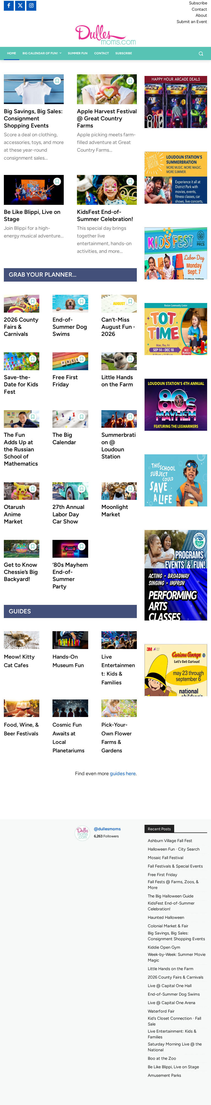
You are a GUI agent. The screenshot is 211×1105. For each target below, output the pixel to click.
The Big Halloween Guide (170, 896)
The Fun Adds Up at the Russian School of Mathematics (21, 449)
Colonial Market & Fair (168, 925)
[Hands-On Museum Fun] (70, 640)
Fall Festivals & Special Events (175, 866)
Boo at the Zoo (162, 1058)
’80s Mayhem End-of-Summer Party (70, 575)
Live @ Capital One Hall (169, 985)
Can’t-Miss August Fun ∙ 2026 (118, 327)
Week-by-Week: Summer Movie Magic (177, 957)
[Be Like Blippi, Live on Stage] (34, 190)
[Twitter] (20, 6)
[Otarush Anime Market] (21, 491)
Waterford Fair (161, 1011)
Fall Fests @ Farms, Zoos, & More (173, 884)
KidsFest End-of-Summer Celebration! (105, 215)
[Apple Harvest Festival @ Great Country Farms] (107, 89)
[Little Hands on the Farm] (119, 361)
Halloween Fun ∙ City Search (173, 849)
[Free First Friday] (70, 361)
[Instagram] (31, 6)
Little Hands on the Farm (117, 381)
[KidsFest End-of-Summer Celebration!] (107, 190)
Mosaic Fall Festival (165, 857)
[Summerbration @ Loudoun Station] (119, 419)
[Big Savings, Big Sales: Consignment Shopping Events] (34, 89)
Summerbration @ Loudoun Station (118, 445)
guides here (123, 773)
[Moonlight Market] (119, 491)
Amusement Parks (164, 1075)
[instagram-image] (83, 855)
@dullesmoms (107, 828)
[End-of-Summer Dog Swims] (70, 304)
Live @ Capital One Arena (171, 1002)
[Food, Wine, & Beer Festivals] (21, 708)
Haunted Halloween (166, 917)
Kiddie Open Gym (164, 947)
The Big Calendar (64, 438)
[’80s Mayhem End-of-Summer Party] (70, 549)
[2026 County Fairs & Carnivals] (21, 304)
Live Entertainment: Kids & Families (172, 1034)
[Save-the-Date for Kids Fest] (21, 361)
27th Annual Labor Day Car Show (68, 514)
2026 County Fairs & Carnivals (21, 327)
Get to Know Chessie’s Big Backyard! (21, 572)
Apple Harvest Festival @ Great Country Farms (107, 118)
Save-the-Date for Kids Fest (21, 384)
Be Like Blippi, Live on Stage (173, 1066)
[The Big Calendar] (70, 419)
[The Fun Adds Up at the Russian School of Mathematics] (21, 419)
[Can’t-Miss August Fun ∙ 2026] (119, 304)
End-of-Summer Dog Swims (69, 327)
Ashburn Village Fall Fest (170, 840)
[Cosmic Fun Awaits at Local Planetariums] (70, 708)
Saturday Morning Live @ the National (175, 1047)
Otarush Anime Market (14, 514)
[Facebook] (9, 6)
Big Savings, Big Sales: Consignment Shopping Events (33, 118)
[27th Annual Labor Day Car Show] (70, 491)
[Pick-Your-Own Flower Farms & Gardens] (119, 708)
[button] (200, 53)
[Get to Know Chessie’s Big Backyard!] (21, 549)
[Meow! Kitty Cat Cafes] (21, 640)
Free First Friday (65, 381)
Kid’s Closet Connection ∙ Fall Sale (174, 1021)
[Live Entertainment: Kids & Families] (119, 640)
